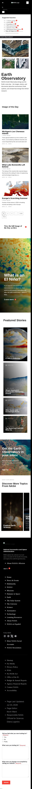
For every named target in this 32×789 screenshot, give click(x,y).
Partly (6, 741)
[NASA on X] (12, 636)
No (5, 739)
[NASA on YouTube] (15, 636)
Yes (5, 737)
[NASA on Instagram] (8, 636)
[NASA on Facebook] (4, 636)
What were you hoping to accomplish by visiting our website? (14, 762)
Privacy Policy (5, 464)
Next (4, 216)
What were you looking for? (13, 745)
